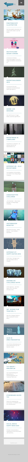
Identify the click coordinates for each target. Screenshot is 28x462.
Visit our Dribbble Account (11, 451)
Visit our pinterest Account (19, 451)
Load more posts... (14, 442)
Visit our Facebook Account (8, 451)
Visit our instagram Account (22, 451)
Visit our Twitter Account (6, 451)
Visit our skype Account (14, 451)
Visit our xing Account (17, 451)
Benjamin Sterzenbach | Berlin (14, 454)
